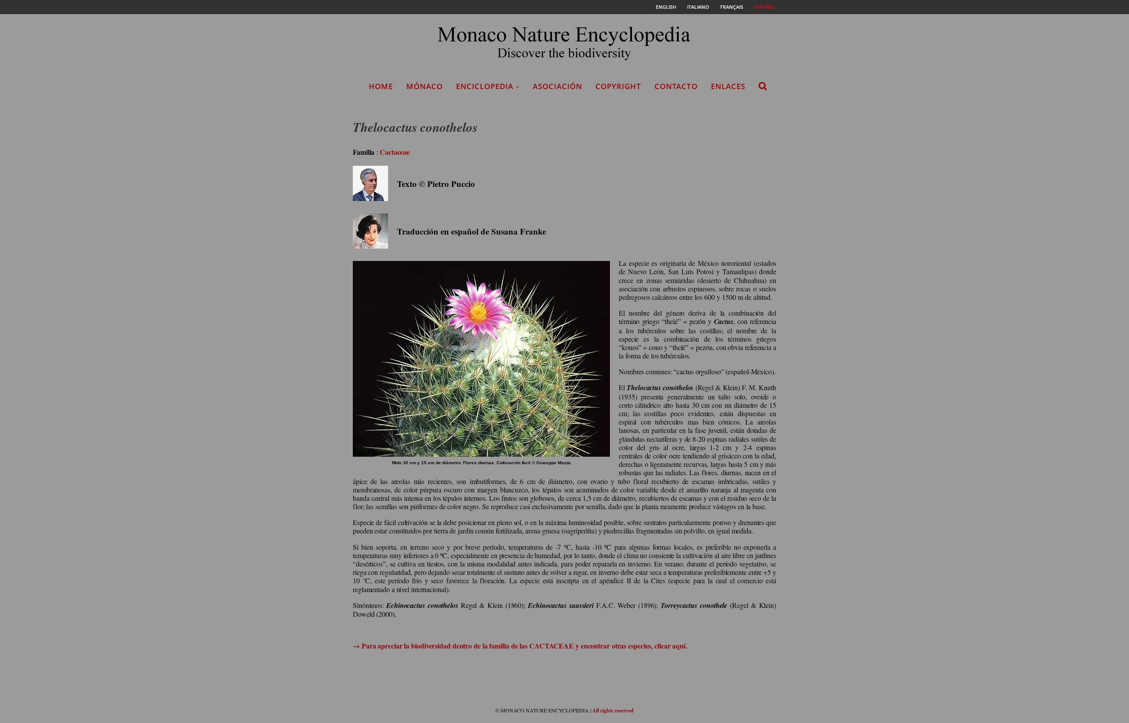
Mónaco (424, 86)
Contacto (676, 86)
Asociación (557, 86)
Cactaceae (395, 152)
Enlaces (728, 86)
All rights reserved (613, 710)
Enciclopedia (484, 86)
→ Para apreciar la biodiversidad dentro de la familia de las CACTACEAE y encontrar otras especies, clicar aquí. (520, 646)
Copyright (618, 86)
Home (381, 86)
